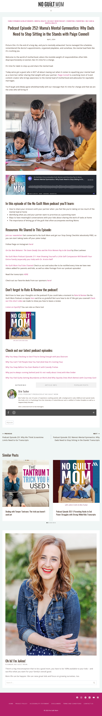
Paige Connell (63, 75)
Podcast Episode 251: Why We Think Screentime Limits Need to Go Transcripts (22, 437)
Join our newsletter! (14, 235)
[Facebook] (77, 697)
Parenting (71, 21)
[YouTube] (94, 697)
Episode (10, 422)
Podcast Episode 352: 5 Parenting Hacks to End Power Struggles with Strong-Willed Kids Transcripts (76, 513)
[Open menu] (51, 10)
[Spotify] (85, 697)
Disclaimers (56, 703)
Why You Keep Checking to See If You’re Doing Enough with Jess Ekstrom (37, 356)
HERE (26, 274)
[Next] (96, 490)
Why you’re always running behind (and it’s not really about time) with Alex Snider (41, 372)
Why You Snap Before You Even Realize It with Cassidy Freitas (32, 367)
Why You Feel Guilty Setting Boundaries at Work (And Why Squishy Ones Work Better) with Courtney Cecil (51, 378)
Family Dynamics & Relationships (20, 21)
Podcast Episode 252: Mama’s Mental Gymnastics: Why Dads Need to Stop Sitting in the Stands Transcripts (76, 437)
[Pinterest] (98, 697)
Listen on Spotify (13, 307)
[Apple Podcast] (89, 697)
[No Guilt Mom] (51, 4)
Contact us (88, 703)
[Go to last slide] (6, 490)
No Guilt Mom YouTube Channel (19, 265)
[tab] (47, 522)
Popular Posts (81, 385)
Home (11, 703)
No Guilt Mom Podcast (56, 21)
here (31, 244)
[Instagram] (81, 697)
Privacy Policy (21, 703)
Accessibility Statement (39, 703)
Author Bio (20, 385)
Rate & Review (80, 295)
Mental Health (40, 21)
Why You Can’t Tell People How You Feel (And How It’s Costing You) (34, 362)
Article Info (51, 385)
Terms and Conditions (72, 703)
